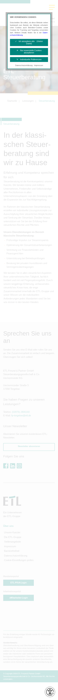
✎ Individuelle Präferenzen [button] (29, 59)
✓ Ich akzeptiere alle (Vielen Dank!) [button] (29, 42)
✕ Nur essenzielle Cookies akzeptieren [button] (29, 51)
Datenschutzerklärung (24, 65)
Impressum (38, 65)
